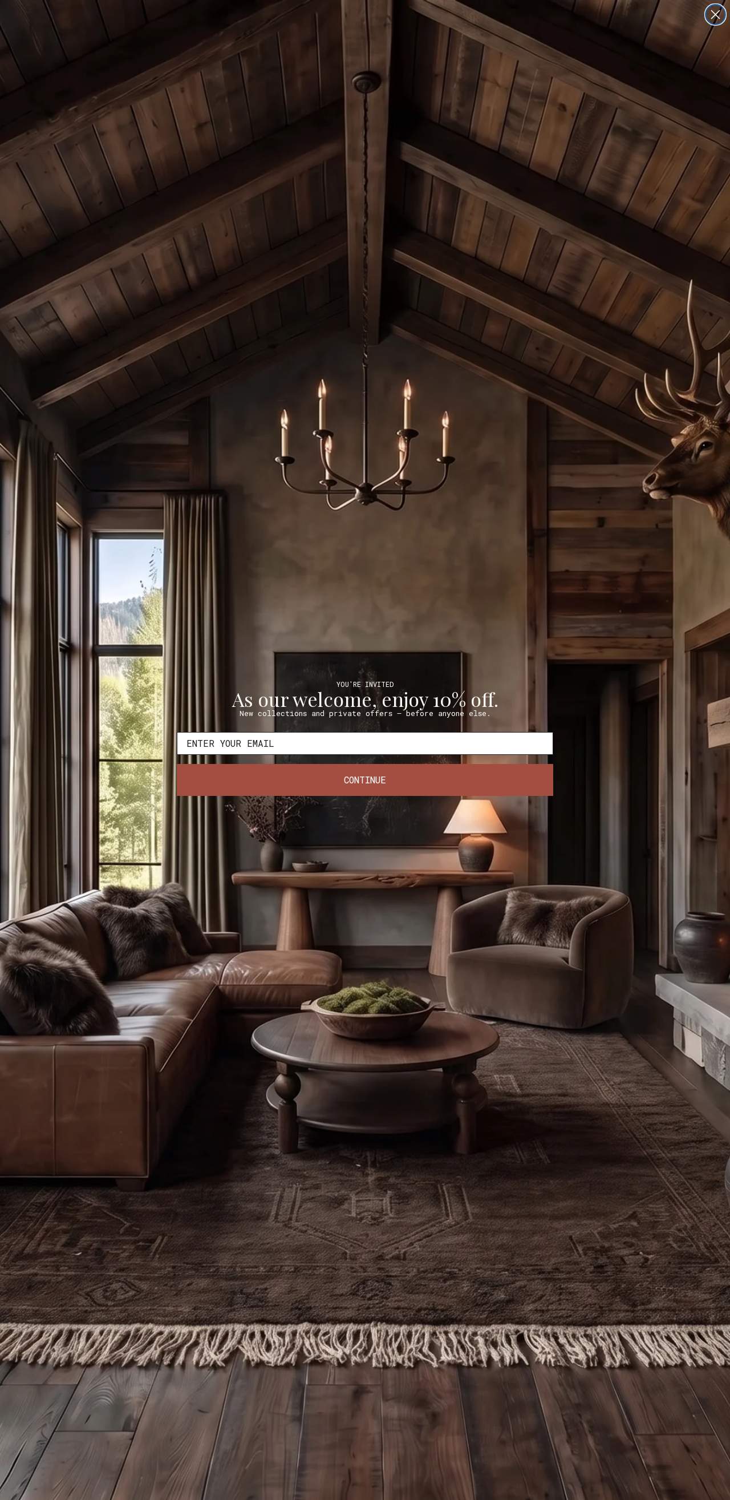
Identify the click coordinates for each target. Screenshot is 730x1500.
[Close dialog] (715, 15)
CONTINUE (365, 780)
